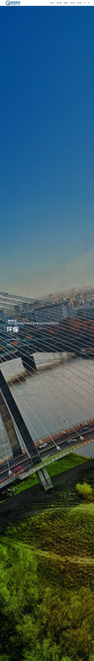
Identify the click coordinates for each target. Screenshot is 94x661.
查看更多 (9, 344)
